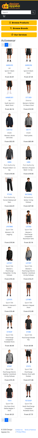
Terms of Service (30, 430)
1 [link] (6, 45)
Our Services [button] (20, 34)
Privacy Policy (21, 432)
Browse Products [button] (20, 22)
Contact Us (19, 430)
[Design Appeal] (10, 5)
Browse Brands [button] (20, 28)
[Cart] (4, 16)
